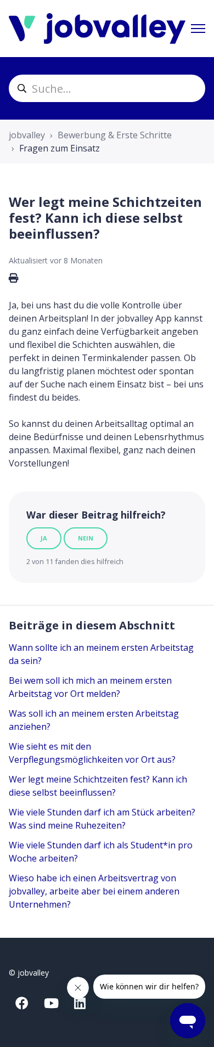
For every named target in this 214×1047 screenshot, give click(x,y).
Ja (44, 538)
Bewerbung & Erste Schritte (115, 135)
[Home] (97, 28)
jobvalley (27, 135)
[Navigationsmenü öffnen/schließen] (198, 28)
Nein (85, 538)
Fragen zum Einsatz (59, 148)
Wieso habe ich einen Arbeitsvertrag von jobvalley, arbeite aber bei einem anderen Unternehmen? (94, 891)
